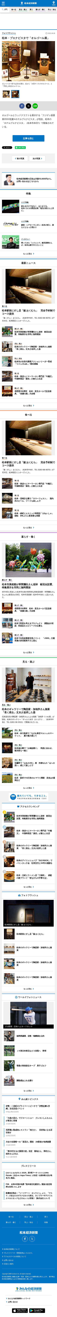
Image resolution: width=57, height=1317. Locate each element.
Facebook (25, 1239)
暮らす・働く (40, 9)
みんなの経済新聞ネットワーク (28, 1289)
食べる (13, 9)
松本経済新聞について (12, 1249)
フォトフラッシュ (9, 33)
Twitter (32, 1239)
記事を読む (28, 138)
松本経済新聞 (28, 3)
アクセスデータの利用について (15, 1256)
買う (31, 9)
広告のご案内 (8, 1264)
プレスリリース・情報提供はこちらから (18, 1253)
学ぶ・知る (52, 9)
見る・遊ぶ (23, 9)
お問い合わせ (8, 1260)
